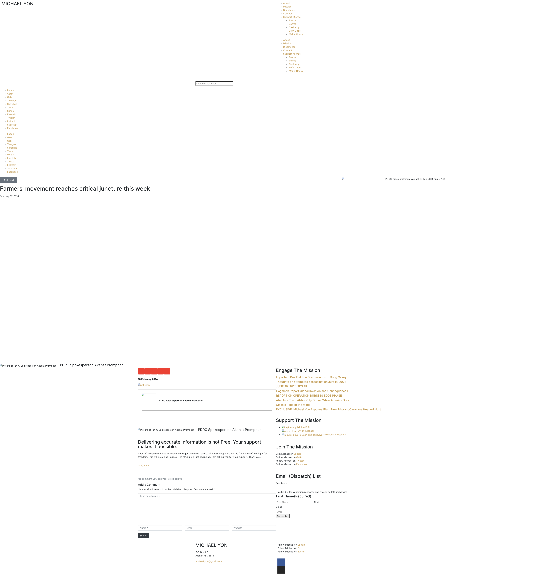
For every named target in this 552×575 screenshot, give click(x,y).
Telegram (12, 100)
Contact (287, 13)
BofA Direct (295, 30)
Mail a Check (296, 34)
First (316, 502)
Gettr (10, 93)
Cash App (294, 27)
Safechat (12, 104)
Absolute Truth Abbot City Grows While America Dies (312, 400)
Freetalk (11, 114)
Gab (9, 97)
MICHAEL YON (17, 3)
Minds (10, 110)
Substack (12, 124)
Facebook (12, 128)
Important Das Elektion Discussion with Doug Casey (311, 377)
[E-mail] (143, 416)
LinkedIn (11, 121)
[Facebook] (281, 562)
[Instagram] (281, 570)
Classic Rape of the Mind (293, 405)
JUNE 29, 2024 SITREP (291, 386)
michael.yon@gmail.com (208, 561)
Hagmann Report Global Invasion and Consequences (312, 391)
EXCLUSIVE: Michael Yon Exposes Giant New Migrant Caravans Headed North (329, 409)
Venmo (292, 23)
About (286, 3)
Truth (10, 107)
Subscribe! (283, 516)
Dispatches (289, 10)
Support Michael (292, 17)
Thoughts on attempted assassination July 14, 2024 (311, 382)
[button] (141, 371)
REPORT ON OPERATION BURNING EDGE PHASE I (309, 395)
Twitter (11, 117)
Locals (10, 90)
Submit (143, 535)
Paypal (292, 20)
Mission (287, 6)
